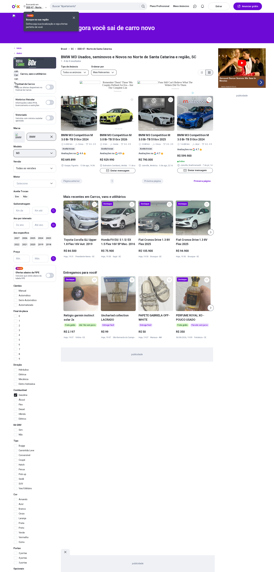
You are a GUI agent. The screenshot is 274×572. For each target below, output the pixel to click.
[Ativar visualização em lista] (202, 72)
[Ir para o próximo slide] (210, 232)
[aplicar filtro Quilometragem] (53, 210)
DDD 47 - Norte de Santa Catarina (95, 49)
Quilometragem (21, 204)
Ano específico (21, 233)
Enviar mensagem (120, 170)
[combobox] (98, 6)
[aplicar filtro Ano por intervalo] (53, 225)
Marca (16, 128)
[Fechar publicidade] (65, 552)
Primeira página (202, 181)
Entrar (219, 6)
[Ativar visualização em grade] (209, 72)
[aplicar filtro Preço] (53, 258)
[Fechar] (73, 17)
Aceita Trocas (20, 191)
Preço (16, 252)
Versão (17, 161)
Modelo (17, 146)
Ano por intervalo (22, 218)
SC (72, 49)
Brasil (64, 49)
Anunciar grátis (250, 6)
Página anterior (71, 181)
